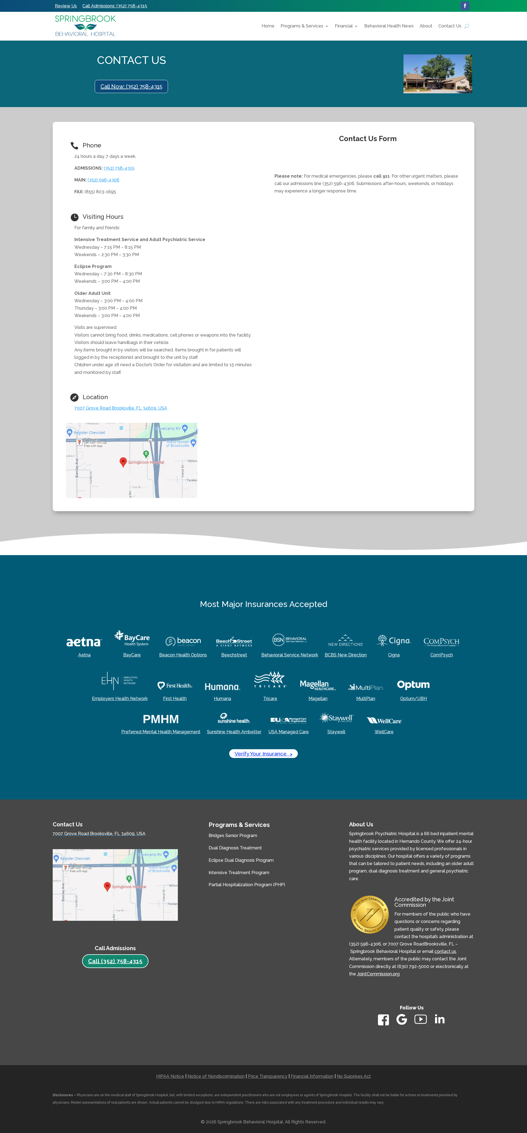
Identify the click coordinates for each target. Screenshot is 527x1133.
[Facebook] (384, 1024)
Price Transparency (267, 1076)
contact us (445, 951)
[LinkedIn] (439, 1025)
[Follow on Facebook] (465, 5)
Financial (344, 26)
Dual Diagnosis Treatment (235, 848)
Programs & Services (302, 26)
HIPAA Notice (170, 1076)
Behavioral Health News (389, 26)
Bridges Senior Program (233, 835)
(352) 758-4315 (119, 168)
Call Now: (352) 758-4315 (131, 86)
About (426, 26)
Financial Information (312, 1076)
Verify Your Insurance (263, 754)
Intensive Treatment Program (239, 872)
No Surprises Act (354, 1076)
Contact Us (449, 26)
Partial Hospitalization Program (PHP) (247, 884)
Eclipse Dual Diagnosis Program (241, 860)
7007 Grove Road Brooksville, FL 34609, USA (120, 408)
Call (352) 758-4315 (115, 961)
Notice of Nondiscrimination (216, 1076)
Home (268, 26)
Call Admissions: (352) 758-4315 (114, 6)
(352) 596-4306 (103, 180)
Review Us (66, 6)
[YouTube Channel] (421, 1024)
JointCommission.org (378, 974)
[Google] (402, 1024)
